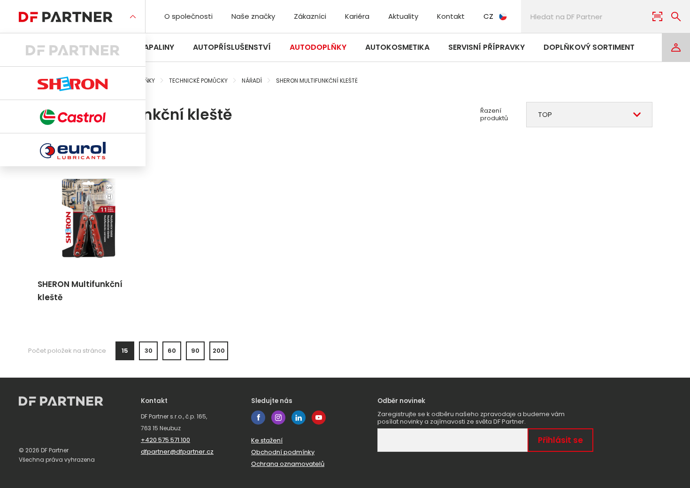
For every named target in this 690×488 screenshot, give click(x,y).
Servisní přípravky (486, 47)
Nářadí (252, 81)
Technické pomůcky (198, 81)
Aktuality (403, 16)
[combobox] (589, 114)
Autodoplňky (318, 47)
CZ (488, 16)
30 (149, 350)
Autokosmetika (397, 47)
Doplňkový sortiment (589, 47)
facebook (258, 418)
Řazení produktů (494, 114)
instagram (278, 418)
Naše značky (253, 16)
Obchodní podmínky (282, 452)
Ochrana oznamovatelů (287, 463)
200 (219, 350)
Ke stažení (267, 440)
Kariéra (357, 16)
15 (125, 350)
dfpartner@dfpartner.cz (177, 451)
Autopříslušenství (232, 47)
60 (172, 350)
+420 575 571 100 (165, 439)
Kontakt (451, 16)
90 (195, 350)
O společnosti (188, 16)
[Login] (676, 47)
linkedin (298, 418)
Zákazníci (310, 16)
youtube (319, 418)
